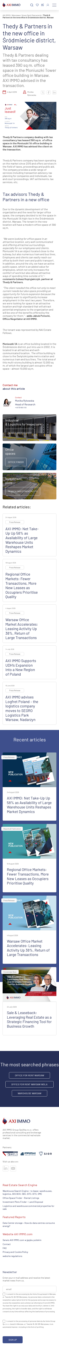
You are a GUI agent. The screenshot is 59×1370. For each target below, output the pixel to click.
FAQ (5, 1248)
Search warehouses (19, 432)
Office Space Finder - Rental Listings (21, 1198)
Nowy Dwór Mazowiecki (31, 15)
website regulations (12, 1256)
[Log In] (48, 5)
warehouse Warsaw (29, 1093)
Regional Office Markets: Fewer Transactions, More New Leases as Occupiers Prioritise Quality (21, 585)
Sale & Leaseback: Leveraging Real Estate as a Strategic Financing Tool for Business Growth (29, 1019)
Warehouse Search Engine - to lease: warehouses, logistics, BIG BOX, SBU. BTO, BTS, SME (27, 1192)
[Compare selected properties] (42, 5)
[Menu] (54, 5)
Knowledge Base (10, 972)
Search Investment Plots (22, 491)
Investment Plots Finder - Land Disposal (23, 1202)
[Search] (31, 5)
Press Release (14, 522)
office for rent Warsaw (29, 1075)
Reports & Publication (12, 829)
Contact (7, 1244)
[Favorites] (37, 5)
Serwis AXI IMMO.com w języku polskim (22, 1240)
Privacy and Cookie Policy (15, 1252)
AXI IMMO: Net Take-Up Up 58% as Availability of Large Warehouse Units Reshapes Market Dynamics (22, 540)
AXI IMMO (6, 15)
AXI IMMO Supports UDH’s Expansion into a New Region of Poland (20, 667)
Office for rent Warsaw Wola (29, 1084)
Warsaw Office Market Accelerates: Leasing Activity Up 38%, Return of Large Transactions (21, 628)
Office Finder (16, 462)
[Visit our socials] (6, 1168)
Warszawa (16, 15)
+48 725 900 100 (21, 407)
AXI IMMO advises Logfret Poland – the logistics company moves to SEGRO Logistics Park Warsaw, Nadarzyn (21, 708)
